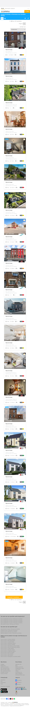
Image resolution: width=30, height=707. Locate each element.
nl (28, 8)
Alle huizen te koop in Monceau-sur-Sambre (10, 624)
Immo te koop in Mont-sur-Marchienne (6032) (10, 647)
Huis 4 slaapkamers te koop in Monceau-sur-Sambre (11, 621)
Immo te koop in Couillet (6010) (7, 641)
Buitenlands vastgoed (10, 8)
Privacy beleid (18, 703)
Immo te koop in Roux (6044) (7, 653)
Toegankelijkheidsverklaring (15, 705)
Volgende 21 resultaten (13, 597)
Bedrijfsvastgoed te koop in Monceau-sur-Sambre (11, 633)
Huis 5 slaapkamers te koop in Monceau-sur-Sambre (11, 622)
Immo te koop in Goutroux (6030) (8, 644)
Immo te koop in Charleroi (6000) (8, 639)
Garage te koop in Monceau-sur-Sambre (9, 630)
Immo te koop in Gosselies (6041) (8, 649)
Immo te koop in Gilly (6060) (7, 655)
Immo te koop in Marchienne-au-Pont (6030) (10, 645)
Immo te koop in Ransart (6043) (7, 652)
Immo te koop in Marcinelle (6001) (8, 640)
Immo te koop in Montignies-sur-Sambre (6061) (10, 656)
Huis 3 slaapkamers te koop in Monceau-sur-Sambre (11, 620)
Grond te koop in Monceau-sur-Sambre (9, 631)
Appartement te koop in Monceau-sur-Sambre (10, 629)
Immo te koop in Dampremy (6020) (8, 643)
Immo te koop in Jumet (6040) (7, 648)
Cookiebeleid (12, 703)
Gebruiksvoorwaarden (5, 703)
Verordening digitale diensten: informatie (21, 704)
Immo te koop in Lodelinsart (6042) (8, 651)
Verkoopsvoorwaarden (9, 704)
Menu (27, 11)
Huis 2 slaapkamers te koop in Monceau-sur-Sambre (11, 618)
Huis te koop (9, 49)
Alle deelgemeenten (5, 705)
